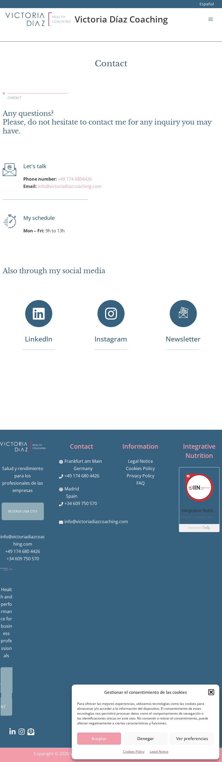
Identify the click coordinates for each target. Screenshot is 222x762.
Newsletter (183, 338)
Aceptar (99, 738)
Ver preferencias (192, 738)
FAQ (140, 483)
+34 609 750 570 (22, 558)
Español (207, 3)
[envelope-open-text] (32, 731)
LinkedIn (39, 338)
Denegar (145, 738)
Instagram (110, 338)
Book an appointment (6, 691)
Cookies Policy (133, 751)
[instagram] (22, 731)
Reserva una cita (22, 511)
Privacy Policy (140, 476)
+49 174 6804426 (75, 179)
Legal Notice (159, 751)
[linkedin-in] (13, 731)
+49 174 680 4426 (22, 551)
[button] (211, 692)
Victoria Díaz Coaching (121, 19)
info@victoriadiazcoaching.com (96, 521)
